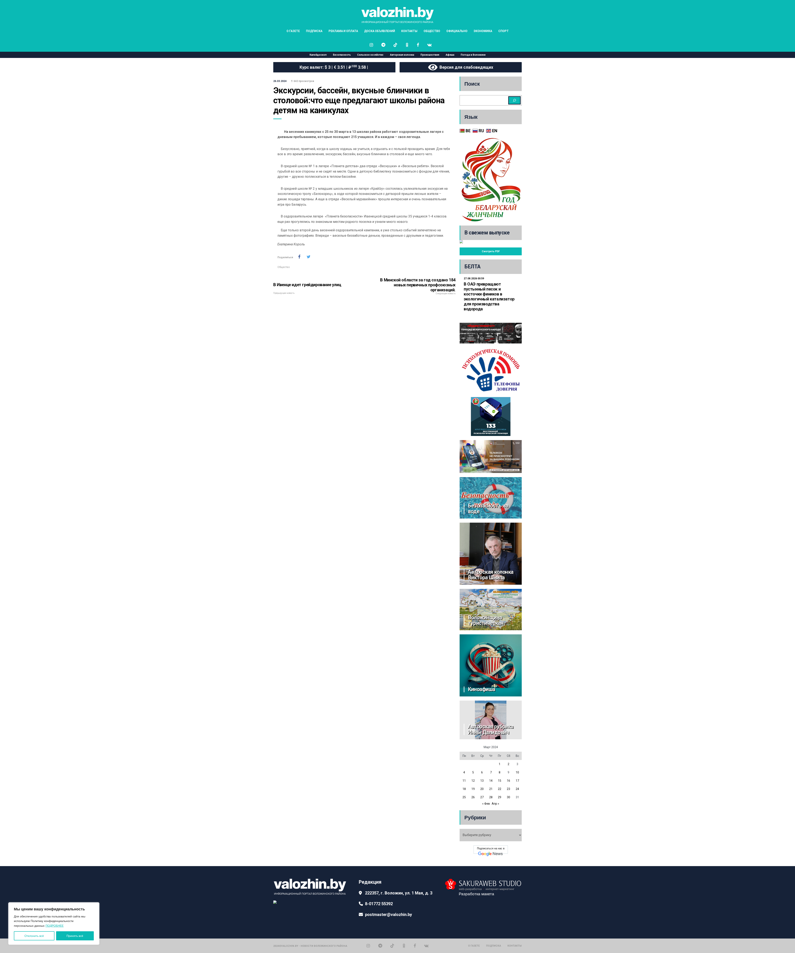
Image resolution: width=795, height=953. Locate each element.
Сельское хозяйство (370, 54)
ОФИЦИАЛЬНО (456, 31)
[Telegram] (380, 945)
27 (482, 797)
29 (499, 797)
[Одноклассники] (403, 945)
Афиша (450, 54)
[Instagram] (368, 945)
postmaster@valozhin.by (388, 914)
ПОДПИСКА (314, 31)
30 (508, 797)
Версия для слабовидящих (465, 67)
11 (464, 780)
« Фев (486, 803)
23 (508, 789)
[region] (53, 923)
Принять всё (74, 935)
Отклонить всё (34, 935)
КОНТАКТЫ (409, 31)
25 (464, 797)
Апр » (495, 803)
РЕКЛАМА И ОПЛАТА (343, 31)
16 (508, 780)
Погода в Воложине (473, 54)
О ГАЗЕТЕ (293, 31)
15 (499, 780)
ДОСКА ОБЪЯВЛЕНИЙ (379, 31)
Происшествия (429, 54)
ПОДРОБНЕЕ (55, 925)
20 (482, 789)
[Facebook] (415, 945)
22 (499, 789)
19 (473, 789)
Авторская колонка (402, 54)
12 (473, 780)
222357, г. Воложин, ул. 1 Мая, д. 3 (398, 893)
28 (491, 797)
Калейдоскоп (318, 54)
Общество (283, 267)
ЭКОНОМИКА (483, 31)
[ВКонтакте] (426, 945)
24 (517, 789)
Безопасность (342, 54)
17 (517, 780)
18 (464, 789)
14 (491, 780)
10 (517, 772)
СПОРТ (503, 31)
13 (482, 780)
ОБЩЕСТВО (432, 31)
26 (473, 797)
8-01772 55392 (379, 903)
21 (491, 789)
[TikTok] (392, 945)
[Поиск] (514, 100)
